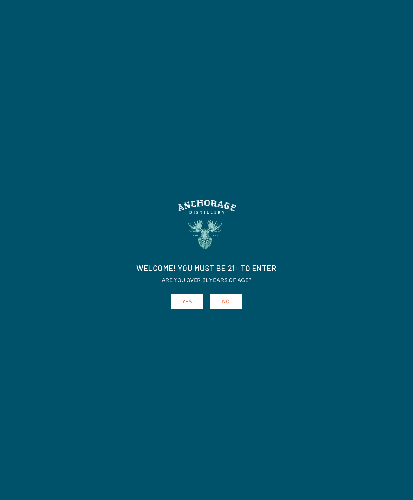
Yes (187, 302)
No (226, 302)
